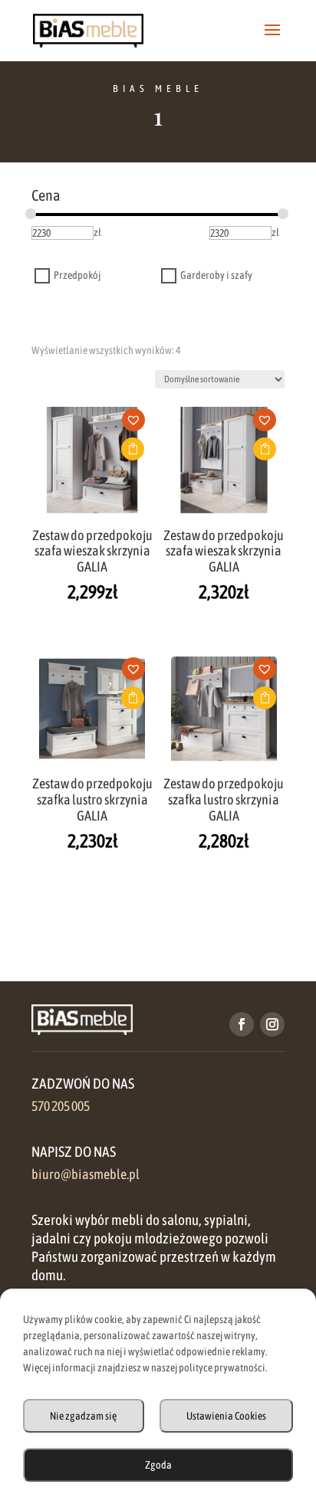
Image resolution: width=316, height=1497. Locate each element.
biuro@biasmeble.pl (85, 1174)
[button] (138, 424)
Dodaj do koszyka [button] (132, 448)
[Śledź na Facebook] (241, 1024)
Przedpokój (77, 276)
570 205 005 (60, 1106)
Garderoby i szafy (216, 276)
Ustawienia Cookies (226, 1416)
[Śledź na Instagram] (272, 1024)
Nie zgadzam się (83, 1416)
